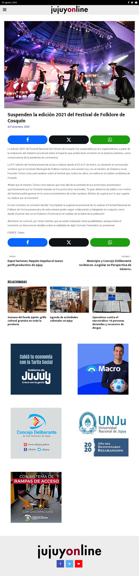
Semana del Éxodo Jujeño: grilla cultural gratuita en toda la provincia (27, 321)
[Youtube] (78, 564)
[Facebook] (60, 564)
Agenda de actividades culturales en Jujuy (64, 319)
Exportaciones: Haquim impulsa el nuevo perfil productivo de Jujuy (35, 263)
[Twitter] (69, 564)
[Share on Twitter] (69, 139)
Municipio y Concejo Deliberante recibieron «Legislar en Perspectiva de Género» (105, 265)
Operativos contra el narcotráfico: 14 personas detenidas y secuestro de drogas (108, 322)
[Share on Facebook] (27, 139)
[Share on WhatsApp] (110, 139)
